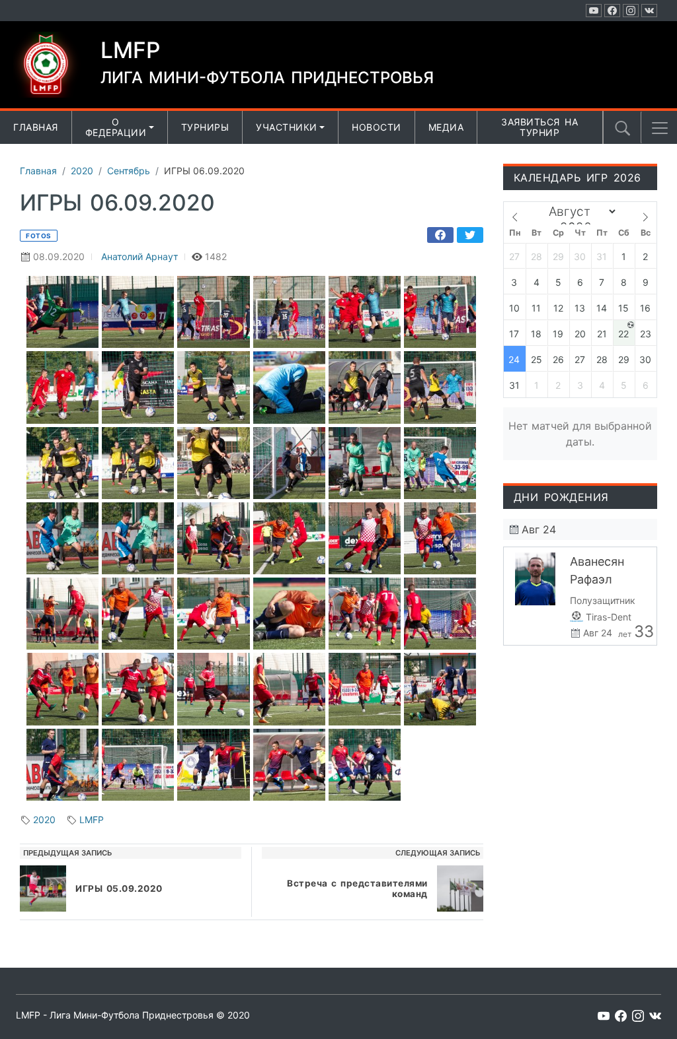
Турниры (205, 127)
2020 (44, 819)
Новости (376, 127)
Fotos (39, 236)
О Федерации (116, 127)
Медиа (446, 127)
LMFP (91, 819)
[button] (660, 128)
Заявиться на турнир (539, 127)
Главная (35, 127)
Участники (286, 127)
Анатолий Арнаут (139, 256)
